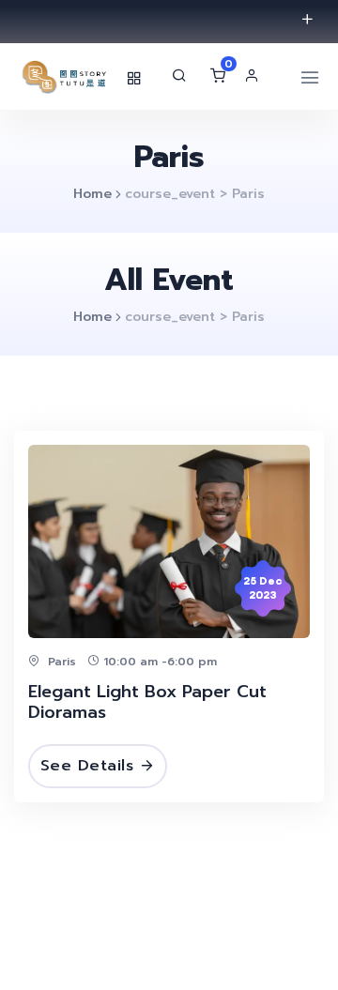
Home (92, 194)
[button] (256, 75)
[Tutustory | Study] (65, 76)
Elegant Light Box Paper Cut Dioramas (147, 702)
